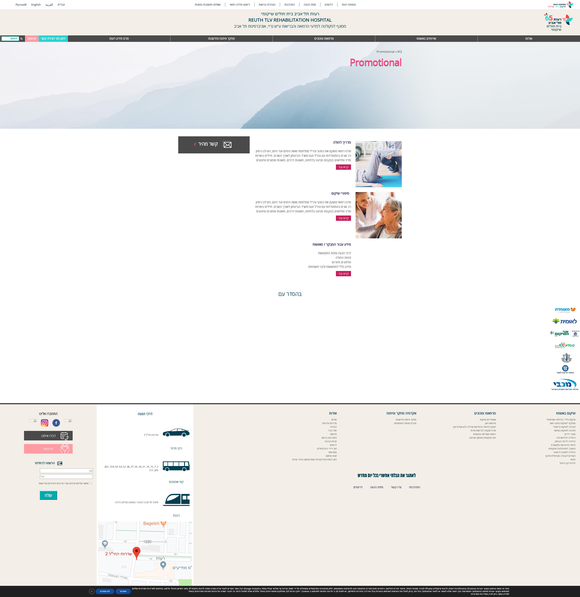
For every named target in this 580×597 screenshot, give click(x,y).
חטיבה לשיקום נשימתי (564, 430)
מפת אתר (332, 452)
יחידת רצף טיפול (567, 463)
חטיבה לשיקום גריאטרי (564, 426)
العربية (49, 4)
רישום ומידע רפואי (240, 4)
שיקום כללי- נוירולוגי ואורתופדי (560, 419)
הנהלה (333, 426)
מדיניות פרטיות (329, 423)
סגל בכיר (332, 430)
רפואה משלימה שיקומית (484, 434)
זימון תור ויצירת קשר (53, 38)
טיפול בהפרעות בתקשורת (563, 445)
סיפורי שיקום (340, 193)
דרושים (329, 4)
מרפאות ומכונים (324, 38)
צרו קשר (396, 487)
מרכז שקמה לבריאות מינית (483, 430)
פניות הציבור (330, 441)
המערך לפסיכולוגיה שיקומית (562, 448)
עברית (61, 4)
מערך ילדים (569, 434)
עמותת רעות (349, 4)
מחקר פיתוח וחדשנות (221, 38)
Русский (21, 4)
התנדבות (289, 4)
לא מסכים (105, 591)
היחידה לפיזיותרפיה (565, 437)
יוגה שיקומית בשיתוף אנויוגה (482, 437)
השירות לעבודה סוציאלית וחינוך (560, 455)
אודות (528, 38)
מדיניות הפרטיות (56, 483)
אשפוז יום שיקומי (488, 419)
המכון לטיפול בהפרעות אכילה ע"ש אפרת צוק (474, 426)
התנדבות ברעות (329, 437)
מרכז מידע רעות (119, 38)
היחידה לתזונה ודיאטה (564, 452)
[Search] (10, 38)
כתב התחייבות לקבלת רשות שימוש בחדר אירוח (314, 459)
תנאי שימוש (331, 455)
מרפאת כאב (490, 423)
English (36, 4)
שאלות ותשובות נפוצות (208, 4)
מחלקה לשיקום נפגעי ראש (562, 423)
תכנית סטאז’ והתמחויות (405, 423)
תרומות (31, 38)
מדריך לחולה (342, 142)
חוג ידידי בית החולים (327, 448)
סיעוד (572, 459)
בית (399, 52)
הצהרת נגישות (267, 4)
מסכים (123, 591)
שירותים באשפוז (426, 38)
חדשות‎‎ (333, 434)
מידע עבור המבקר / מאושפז (332, 244)
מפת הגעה (310, 4)
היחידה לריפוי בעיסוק (565, 441)
